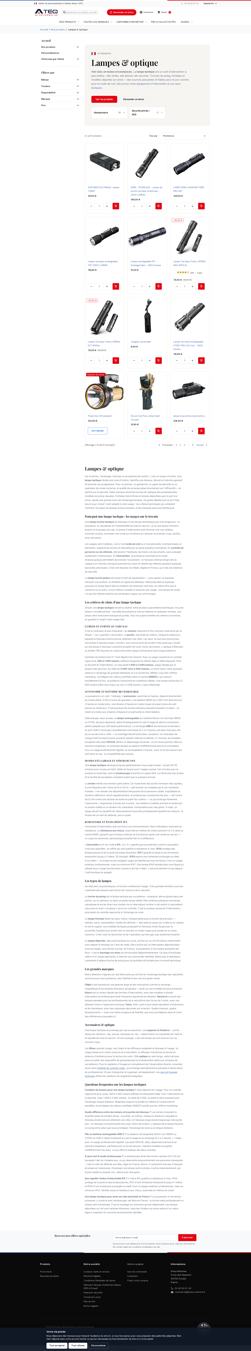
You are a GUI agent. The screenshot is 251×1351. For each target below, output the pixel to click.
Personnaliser (98, 1345)
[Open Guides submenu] (192, 22)
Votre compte (135, 1264)
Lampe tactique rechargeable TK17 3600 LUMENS (103, 263)
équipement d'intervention (152, 83)
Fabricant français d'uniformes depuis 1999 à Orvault (102, 1286)
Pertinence (168, 135)
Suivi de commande (137, 1271)
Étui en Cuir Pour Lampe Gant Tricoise (145, 418)
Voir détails (98, 430)
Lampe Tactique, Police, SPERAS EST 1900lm (104, 343)
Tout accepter (57, 1345)
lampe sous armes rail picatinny (189, 416)
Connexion (132, 1276)
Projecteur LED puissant (100, 416)
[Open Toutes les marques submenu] (112, 22)
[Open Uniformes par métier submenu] (146, 22)
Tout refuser (78, 1345)
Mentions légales (92, 1276)
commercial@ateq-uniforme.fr (190, 1292)
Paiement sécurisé (93, 1292)
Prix (43, 105)
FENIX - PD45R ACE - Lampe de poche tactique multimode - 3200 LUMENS (146, 191)
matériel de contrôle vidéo (111, 1068)
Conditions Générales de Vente (99, 1280)
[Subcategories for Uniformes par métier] (77, 59)
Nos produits (67, 22)
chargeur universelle (141, 341)
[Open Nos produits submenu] (79, 22)
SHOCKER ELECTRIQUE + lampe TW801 (103, 189)
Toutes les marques (96, 22)
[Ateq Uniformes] (46, 12)
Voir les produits (104, 99)
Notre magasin (91, 1306)
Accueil (46, 40)
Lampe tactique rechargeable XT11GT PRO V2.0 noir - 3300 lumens (188, 345)
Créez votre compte (137, 1280)
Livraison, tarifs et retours (97, 1271)
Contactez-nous (92, 1297)
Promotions (46, 1271)
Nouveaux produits (49, 1276)
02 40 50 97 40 (183, 1288)
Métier (45, 79)
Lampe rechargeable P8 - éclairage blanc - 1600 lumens (146, 263)
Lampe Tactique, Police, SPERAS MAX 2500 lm (189, 263)
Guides (185, 22)
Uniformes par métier (130, 22)
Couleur (45, 86)
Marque (45, 98)
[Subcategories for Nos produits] (77, 47)
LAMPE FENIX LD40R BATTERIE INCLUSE (188, 189)
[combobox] (80, 12)
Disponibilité (48, 92)
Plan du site (89, 1301)
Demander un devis (133, 99)
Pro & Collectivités (163, 22)
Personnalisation (50, 53)
